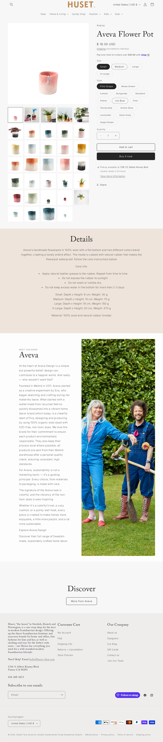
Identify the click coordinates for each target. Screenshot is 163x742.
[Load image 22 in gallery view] (32, 180)
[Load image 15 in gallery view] (81, 147)
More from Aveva (81, 601)
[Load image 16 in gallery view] (15, 164)
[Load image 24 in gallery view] (64, 180)
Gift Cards (112, 649)
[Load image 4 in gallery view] (64, 114)
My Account (64, 632)
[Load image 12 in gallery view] (32, 147)
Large (137, 67)
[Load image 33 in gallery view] (48, 214)
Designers (112, 638)
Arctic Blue (128, 108)
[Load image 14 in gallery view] (64, 147)
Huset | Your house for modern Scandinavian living (39, 735)
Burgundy (123, 94)
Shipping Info (65, 644)
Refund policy (91, 735)
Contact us (113, 655)
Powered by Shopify (73, 735)
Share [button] (103, 184)
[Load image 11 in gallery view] (15, 147)
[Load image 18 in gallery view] (48, 164)
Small (103, 66)
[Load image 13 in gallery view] (48, 147)
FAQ (60, 638)
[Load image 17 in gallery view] (32, 164)
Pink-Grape (106, 86)
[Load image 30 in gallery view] (81, 197)
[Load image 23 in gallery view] (48, 180)
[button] (11, 4)
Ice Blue (120, 100)
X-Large (106, 74)
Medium (119, 66)
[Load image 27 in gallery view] (32, 197)
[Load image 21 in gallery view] (15, 180)
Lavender (107, 115)
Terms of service (125, 735)
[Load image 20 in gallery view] (81, 164)
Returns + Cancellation (70, 649)
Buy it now (125, 156)
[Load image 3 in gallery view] (48, 114)
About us (112, 632)
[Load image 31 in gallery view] (15, 214)
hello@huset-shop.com (42, 659)
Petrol (105, 101)
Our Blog (112, 644)
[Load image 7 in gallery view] (32, 131)
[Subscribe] (61, 695)
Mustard (141, 94)
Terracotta (108, 108)
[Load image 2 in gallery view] (32, 114)
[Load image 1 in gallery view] (15, 114)
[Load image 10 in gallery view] (81, 131)
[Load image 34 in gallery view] (64, 214)
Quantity (101, 129)
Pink (137, 101)
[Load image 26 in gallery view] (15, 197)
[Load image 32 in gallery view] (32, 214)
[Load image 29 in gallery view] (64, 197)
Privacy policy (107, 735)
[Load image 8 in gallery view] (48, 131)
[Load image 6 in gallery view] (15, 131)
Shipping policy (143, 735)
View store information (112, 176)
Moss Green (130, 87)
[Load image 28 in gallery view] (48, 197)
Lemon (105, 94)
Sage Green (108, 123)
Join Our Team (115, 660)
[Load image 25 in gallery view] (81, 180)
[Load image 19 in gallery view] (64, 164)
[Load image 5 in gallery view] (81, 114)
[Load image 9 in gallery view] (64, 131)
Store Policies (65, 655)
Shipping (101, 49)
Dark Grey (127, 115)
